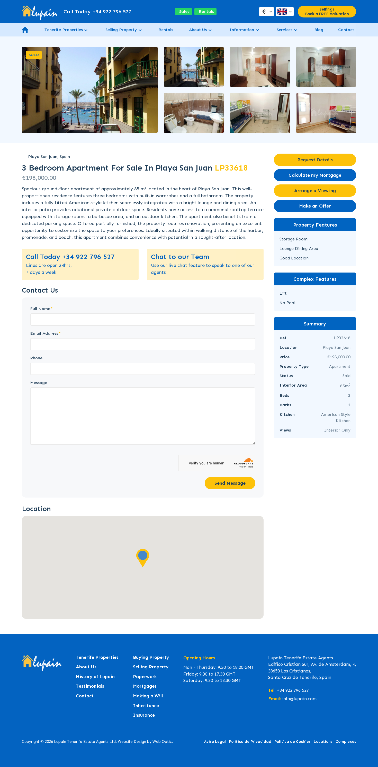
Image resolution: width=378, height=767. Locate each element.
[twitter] (35, 685)
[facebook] (26, 685)
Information (241, 29)
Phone (36, 358)
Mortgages (145, 686)
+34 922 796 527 (97, 11)
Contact (346, 29)
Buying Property (151, 657)
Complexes (346, 741)
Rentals (165, 29)
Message (38, 382)
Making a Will (148, 696)
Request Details (315, 160)
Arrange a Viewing (315, 190)
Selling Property (121, 29)
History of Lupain (95, 676)
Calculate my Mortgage (315, 175)
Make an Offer (315, 206)
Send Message (230, 483)
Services (284, 29)
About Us (198, 29)
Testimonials (90, 686)
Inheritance (146, 705)
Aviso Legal (215, 741)
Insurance (144, 715)
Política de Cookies (292, 741)
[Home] (39, 11)
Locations (323, 741)
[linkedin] (45, 685)
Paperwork (145, 676)
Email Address (44, 333)
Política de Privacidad (250, 741)
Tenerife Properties (63, 29)
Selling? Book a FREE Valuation (327, 11)
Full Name (40, 308)
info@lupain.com (299, 698)
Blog (318, 29)
